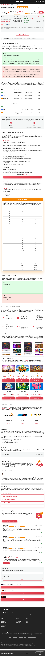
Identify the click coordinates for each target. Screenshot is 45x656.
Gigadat (27, 621)
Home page (2, 4)
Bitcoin (27, 618)
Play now (41, 12)
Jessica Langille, (7, 474)
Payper (27, 622)
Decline (40, 654)
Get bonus (22, 177)
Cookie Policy (3, 626)
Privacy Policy (7, 576)
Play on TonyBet (8, 380)
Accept (40, 652)
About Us (2, 618)
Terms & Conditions (3, 625)
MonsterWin (18, 622)
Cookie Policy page (11, 653)
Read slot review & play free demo (9, 378)
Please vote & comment (10, 521)
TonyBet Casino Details (22, 34)
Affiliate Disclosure (3, 622)
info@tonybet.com (40, 454)
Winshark (17, 618)
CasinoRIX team (22, 476)
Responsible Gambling (4, 621)
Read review (8, 423)
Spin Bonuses (23, 603)
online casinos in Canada (6, 408)
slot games (26, 360)
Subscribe (22, 579)
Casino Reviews (7, 4)
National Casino (18, 621)
